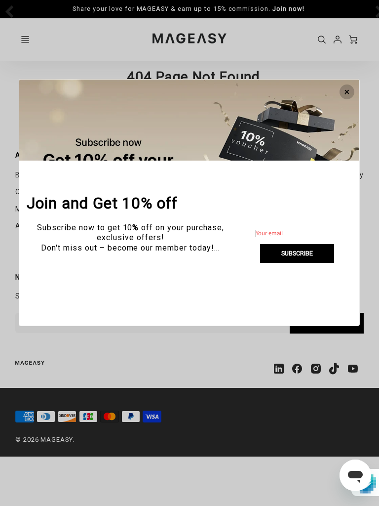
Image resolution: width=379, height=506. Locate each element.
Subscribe (297, 253)
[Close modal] (347, 91)
